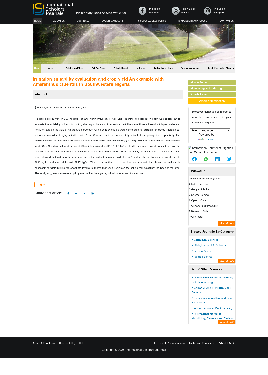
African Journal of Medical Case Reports (211, 290)
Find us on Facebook (154, 10)
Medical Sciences (204, 251)
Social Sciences (203, 256)
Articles (140, 68)
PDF (45, 184)
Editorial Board (121, 68)
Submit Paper (198, 94)
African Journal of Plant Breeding (213, 308)
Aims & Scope (198, 82)
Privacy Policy (67, 343)
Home (38, 20)
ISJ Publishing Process (192, 21)
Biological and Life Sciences (210, 245)
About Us (59, 21)
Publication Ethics (74, 68)
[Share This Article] (194, 159)
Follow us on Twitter (188, 10)
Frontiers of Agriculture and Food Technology (212, 300)
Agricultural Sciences (206, 239)
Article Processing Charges (221, 68)
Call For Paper (98, 68)
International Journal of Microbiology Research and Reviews (213, 316)
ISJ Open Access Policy (152, 21)
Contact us (227, 21)
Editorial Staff (226, 343)
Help (81, 343)
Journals (83, 21)
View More (226, 223)
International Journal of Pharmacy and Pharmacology (212, 280)
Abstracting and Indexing (206, 88)
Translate (209, 139)
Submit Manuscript (113, 21)
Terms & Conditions (44, 343)
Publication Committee (202, 343)
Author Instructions (163, 68)
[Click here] (68, 193)
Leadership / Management (169, 343)
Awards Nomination (212, 101)
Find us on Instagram (219, 10)
